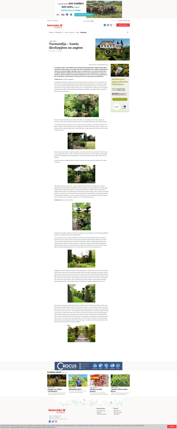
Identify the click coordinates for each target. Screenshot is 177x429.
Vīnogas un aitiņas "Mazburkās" (54, 391)
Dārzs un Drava (53, 41)
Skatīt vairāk (64, 373)
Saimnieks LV (59, 33)
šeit (54, 427)
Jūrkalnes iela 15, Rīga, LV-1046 (60, 419)
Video (77, 33)
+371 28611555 (56, 418)
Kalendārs (83, 33)
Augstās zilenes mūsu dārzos (119, 391)
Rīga (92, 21)
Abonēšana (116, 414)
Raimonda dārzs (75, 390)
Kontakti (99, 413)
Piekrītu (172, 426)
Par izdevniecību (101, 411)
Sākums (51, 33)
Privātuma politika (101, 414)
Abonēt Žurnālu (123, 25)
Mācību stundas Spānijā (96, 391)
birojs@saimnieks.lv (57, 416)
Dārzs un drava (69, 33)
